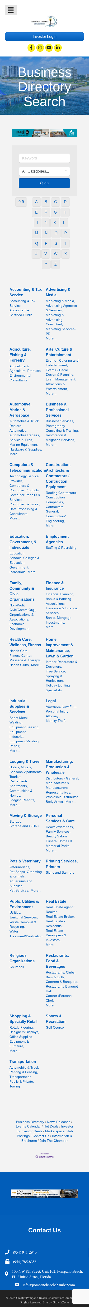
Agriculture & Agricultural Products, (25, 368)
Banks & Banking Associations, (58, 601)
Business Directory (30, 1122)
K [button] (54, 223)
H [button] (65, 212)
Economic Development (19, 626)
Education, (17, 553)
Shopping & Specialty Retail (23, 1019)
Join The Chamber (54, 1141)
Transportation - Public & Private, (21, 1079)
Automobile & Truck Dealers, (24, 423)
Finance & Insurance (55, 585)
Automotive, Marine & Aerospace (20, 409)
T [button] (65, 243)
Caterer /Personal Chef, (59, 998)
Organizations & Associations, (21, 617)
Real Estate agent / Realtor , (60, 909)
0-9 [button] (21, 202)
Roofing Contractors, (61, 493)
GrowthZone (61, 1302)
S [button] (56, 243)
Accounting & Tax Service (25, 292)
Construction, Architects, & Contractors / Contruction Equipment (58, 476)
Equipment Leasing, (24, 727)
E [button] (36, 212)
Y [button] (46, 264)
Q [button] (36, 243)
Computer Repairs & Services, (24, 497)
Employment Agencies (57, 539)
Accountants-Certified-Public (20, 312)
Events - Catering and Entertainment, (62, 363)
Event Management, (61, 379)
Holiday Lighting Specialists (58, 688)
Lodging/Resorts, (22, 800)
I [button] (37, 223)
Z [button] (55, 264)
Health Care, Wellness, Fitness (25, 642)
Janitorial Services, (23, 917)
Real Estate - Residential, (55, 923)
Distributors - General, (62, 778)
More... (51, 338)
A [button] (36, 202)
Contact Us (41, 1136)
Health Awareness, (60, 827)
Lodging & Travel (24, 761)
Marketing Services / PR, (61, 331)
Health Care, (18, 651)
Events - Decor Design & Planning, (60, 372)
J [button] (46, 223)
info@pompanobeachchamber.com (49, 1284)
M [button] (36, 233)
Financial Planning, (60, 594)
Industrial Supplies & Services (19, 706)
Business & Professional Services (57, 409)
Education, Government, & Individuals (23, 541)
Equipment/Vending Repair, (24, 743)
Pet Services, (19, 890)
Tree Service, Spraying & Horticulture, (56, 676)
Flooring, (27, 1027)
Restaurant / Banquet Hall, (62, 989)
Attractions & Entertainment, (57, 386)
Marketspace (55, 1131)
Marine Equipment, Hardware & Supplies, (25, 447)
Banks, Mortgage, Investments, (59, 620)
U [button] (36, 254)
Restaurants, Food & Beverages (57, 961)
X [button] (65, 254)
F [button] (46, 212)
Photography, (56, 426)
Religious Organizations (22, 958)
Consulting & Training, (62, 430)
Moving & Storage (25, 816)
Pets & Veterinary (25, 861)
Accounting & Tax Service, (22, 303)
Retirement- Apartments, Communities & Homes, (20, 788)
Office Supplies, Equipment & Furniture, (21, 1041)
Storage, (15, 821)
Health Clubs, (19, 665)
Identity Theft (56, 721)
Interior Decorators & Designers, (61, 664)
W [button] (55, 254)
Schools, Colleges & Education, (24, 560)
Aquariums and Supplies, (20, 883)
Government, (19, 567)
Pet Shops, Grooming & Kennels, (25, 874)
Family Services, (58, 831)
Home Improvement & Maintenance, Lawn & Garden (60, 647)
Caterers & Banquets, (62, 982)
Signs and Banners (60, 872)
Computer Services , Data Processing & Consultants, (24, 508)
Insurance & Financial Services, (62, 610)
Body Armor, (55, 802)
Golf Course (55, 1027)
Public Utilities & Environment (24, 904)
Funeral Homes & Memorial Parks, (59, 843)
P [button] (65, 233)
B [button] (46, 202)
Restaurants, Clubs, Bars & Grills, (60, 975)
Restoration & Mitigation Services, (60, 437)
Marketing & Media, (60, 301)
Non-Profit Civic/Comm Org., (22, 608)
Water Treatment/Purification (25, 934)
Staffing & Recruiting (61, 547)
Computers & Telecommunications (28, 467)
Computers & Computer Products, (24, 488)
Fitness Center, (20, 655)
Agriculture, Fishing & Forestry (20, 354)
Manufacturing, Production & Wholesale (59, 766)
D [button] (65, 202)
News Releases (58, 1122)
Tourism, (15, 777)
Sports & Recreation (56, 1019)
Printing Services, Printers (62, 864)
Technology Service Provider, (24, 478)
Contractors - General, (56, 509)
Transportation (22, 1062)
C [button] (55, 202)
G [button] (55, 212)
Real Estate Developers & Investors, (56, 935)
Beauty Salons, (57, 836)
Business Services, (60, 421)
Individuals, (17, 572)
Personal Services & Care (60, 818)
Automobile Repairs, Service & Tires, (24, 437)
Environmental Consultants (20, 378)
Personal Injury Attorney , (57, 714)
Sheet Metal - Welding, (19, 720)
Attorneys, (53, 706)
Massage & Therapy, (25, 660)
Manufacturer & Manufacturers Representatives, (58, 787)
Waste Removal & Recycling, (22, 924)
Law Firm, (69, 706)
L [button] (64, 223)
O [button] (56, 233)
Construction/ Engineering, (56, 518)
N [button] (46, 233)
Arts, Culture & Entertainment (59, 352)
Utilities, (15, 912)
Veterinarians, (19, 867)
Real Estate (56, 901)
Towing (14, 1086)
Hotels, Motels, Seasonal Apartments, (25, 769)
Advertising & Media (58, 292)
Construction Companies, (55, 500)
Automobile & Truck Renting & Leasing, (24, 1070)
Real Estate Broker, (60, 916)
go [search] (46, 183)
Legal (51, 701)
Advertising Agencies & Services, (61, 308)
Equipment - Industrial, (18, 734)
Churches (16, 967)
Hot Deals (51, 1126)
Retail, (14, 1027)
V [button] (45, 254)
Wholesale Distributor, (62, 797)
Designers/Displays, (24, 1032)
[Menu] (11, 10)
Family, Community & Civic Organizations (22, 591)
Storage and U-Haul (24, 826)
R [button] (46, 243)
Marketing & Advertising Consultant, (55, 319)
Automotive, (18, 430)
